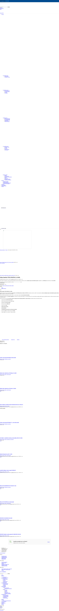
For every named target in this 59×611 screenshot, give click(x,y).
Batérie (6, 175)
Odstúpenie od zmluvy (4, 565)
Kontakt (3, 570)
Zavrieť (1, 606)
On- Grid (6, 148)
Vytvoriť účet (1, 610)
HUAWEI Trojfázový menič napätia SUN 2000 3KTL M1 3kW (10, 534)
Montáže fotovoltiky (5, 181)
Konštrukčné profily (5, 596)
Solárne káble (6, 120)
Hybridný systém (5, 579)
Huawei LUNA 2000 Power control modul (7, 501)
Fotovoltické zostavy (5, 146)
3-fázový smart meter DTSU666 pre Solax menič (8, 357)
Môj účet (3, 563)
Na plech (6, 92)
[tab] (30, 287)
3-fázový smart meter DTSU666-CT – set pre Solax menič (9, 422)
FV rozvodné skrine (7, 119)
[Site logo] (4, 6)
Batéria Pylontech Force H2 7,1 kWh (6, 454)
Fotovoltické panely (5, 75)
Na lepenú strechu (7, 91)
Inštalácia (18, 339)
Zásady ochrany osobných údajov (6, 569)
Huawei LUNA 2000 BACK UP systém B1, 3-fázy (8, 485)
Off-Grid (6, 591)
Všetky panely (6, 76)
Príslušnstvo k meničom (8, 487)
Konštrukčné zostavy (4, 557)
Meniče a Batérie (11, 285)
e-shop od (3, 571)
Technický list (13, 339)
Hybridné (3, 406)
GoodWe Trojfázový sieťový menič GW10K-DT (8, 470)
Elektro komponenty (7, 118)
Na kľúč (6, 147)
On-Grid (8, 471)
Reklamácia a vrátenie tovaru (5, 564)
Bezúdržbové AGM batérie (10, 439)
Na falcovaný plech (5, 583)
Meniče (6, 177)
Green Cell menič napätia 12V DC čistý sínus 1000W (7, 262)
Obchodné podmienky (4, 562)
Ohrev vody (6, 178)
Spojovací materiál (7, 121)
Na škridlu (4, 585)
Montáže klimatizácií (5, 182)
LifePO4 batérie (7, 176)
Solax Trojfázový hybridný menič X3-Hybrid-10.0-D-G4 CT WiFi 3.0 (11, 404)
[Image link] (4, 546)
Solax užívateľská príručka (5, 339)
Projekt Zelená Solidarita (6, 183)
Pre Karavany (5, 582)
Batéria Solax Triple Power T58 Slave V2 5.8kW (8, 388)
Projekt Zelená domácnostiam (7, 600)
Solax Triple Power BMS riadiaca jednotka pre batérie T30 (7, 275)
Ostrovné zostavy (7, 149)
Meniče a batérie (5, 174)
